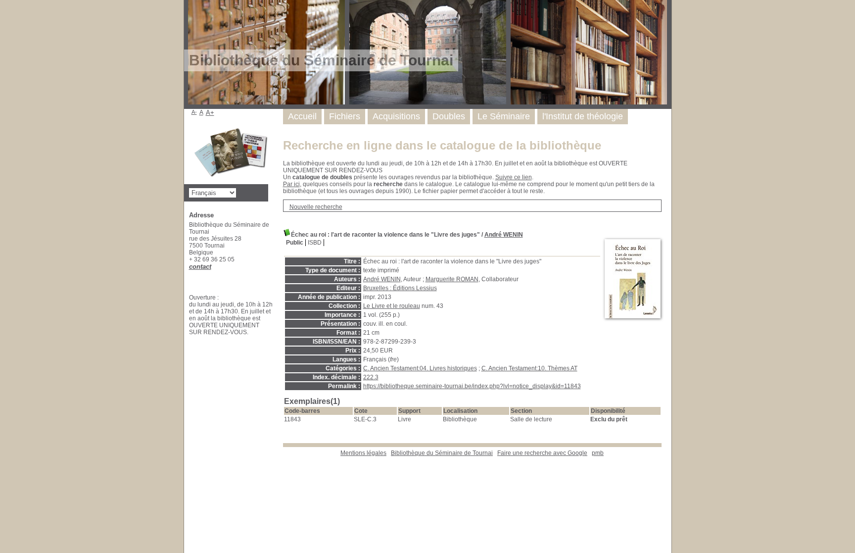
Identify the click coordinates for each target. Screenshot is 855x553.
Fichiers (344, 116)
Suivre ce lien (513, 177)
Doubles (448, 116)
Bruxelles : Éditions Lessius (400, 288)
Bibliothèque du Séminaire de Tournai (442, 453)
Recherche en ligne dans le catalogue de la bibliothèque (442, 145)
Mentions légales (363, 453)
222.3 (371, 377)
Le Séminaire (503, 116)
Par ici (291, 184)
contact (200, 266)
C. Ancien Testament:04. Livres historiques (420, 368)
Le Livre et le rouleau (391, 305)
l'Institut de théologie (582, 116)
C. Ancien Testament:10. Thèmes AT (529, 368)
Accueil (302, 116)
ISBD (315, 242)
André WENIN (503, 234)
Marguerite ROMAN (452, 279)
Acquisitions (396, 116)
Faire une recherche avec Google (542, 453)
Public (294, 242)
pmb (598, 453)
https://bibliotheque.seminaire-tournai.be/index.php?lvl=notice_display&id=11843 (472, 386)
